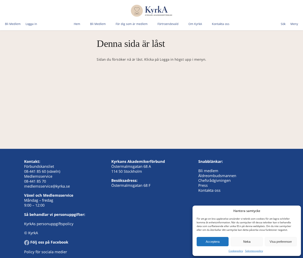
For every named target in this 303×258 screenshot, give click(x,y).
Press (203, 185)
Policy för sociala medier (45, 251)
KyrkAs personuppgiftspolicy (48, 223)
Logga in (31, 24)
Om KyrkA (195, 24)
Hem (77, 24)
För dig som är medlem (132, 24)
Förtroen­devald (168, 24)
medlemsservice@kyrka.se (47, 186)
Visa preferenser (281, 241)
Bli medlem (208, 170)
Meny (294, 24)
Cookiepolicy (236, 251)
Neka (246, 241)
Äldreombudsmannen (217, 175)
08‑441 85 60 (35, 171)
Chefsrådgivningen (214, 180)
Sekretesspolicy (254, 251)
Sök (283, 24)
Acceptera (213, 241)
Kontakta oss (220, 24)
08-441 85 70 (35, 181)
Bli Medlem (13, 24)
